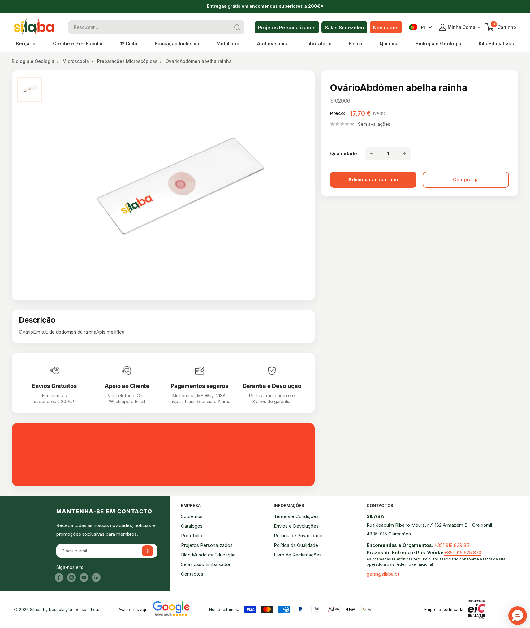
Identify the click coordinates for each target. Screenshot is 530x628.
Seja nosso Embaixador (206, 564)
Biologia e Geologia (438, 43)
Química (389, 43)
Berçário (26, 43)
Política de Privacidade (298, 535)
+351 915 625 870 (462, 553)
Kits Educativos (496, 43)
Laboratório (318, 43)
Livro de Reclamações (298, 555)
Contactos (192, 574)
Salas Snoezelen (344, 27)
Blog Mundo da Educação (208, 555)
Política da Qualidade (296, 545)
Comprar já (466, 179)
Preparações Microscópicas (127, 61)
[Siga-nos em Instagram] (71, 577)
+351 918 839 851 (452, 545)
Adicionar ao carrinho (373, 179)
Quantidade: (344, 153)
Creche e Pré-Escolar (78, 43)
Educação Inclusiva (177, 43)
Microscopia (75, 61)
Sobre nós (192, 516)
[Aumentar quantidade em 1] (404, 153)
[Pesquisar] (237, 27)
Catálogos (192, 526)
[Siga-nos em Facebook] (59, 577)
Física (355, 43)
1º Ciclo (128, 43)
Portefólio (191, 535)
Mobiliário (227, 43)
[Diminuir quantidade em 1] (371, 153)
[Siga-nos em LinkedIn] (96, 577)
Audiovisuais (272, 43)
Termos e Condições (296, 516)
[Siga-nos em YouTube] (84, 577)
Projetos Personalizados (287, 27)
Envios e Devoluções (296, 526)
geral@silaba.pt (383, 574)
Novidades (386, 27)
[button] (517, 615)
